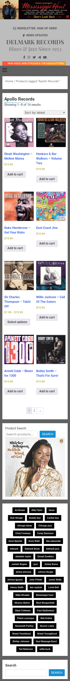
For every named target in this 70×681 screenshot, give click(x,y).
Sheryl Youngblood (47, 633)
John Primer (35, 579)
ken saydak (36, 587)
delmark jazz (52, 548)
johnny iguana (15, 579)
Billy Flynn (37, 510)
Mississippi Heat (44, 595)
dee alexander (53, 541)
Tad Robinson (26, 649)
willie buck (44, 649)
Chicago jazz (45, 525)
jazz (35, 564)
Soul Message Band (46, 641)
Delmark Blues (32, 548)
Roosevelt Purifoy (24, 626)
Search (47, 434)
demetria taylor (23, 556)
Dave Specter (15, 541)
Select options (17, 322)
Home (9, 81)
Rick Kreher (46, 618)
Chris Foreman (23, 533)
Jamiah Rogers (19, 564)
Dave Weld (34, 541)
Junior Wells (54, 579)
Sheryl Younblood (21, 633)
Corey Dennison (45, 533)
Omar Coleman (23, 610)
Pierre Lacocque (25, 618)
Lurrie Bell (53, 587)
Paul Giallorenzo (45, 610)
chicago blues (24, 525)
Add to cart (15, 174)
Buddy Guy (35, 518)
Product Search (15, 428)
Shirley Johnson (20, 641)
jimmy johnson (23, 572)
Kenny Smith (17, 587)
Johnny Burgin (45, 572)
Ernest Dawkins (46, 556)
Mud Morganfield (45, 602)
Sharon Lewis (47, 626)
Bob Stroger (16, 518)
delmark (14, 548)
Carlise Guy (53, 518)
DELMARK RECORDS (35, 42)
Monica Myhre (22, 602)
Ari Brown (20, 510)
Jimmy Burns (51, 564)
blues (51, 510)
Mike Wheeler (23, 595)
